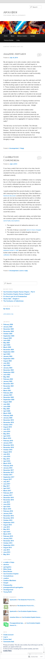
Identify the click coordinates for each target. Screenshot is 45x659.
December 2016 (8, 497)
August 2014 (7, 547)
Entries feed (7, 639)
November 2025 (8, 331)
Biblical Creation (22, 36)
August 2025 (7, 338)
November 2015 (8, 518)
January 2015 (7, 538)
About (12, 36)
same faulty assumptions (11, 221)
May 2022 (6, 377)
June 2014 (6, 552)
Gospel (5, 583)
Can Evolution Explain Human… (28, 611)
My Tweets (6, 309)
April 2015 (6, 532)
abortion (6, 564)
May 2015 (6, 529)
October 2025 (7, 334)
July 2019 (6, 429)
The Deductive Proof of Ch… (27, 600)
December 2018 (8, 445)
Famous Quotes (8, 40)
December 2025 (8, 329)
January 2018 (7, 468)
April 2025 (6, 345)
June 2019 (6, 431)
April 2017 (6, 488)
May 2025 (6, 343)
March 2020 (7, 413)
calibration (6, 255)
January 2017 (7, 495)
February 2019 (8, 441)
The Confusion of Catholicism (13, 301)
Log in (5, 637)
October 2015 (7, 520)
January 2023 (7, 368)
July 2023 (6, 363)
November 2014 (8, 541)
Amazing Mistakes (14, 54)
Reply (21, 148)
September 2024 (8, 352)
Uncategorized (13, 148)
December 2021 (8, 384)
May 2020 (6, 409)
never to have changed (33, 230)
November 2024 (8, 349)
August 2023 (7, 361)
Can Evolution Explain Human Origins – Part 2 (19, 292)
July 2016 (6, 502)
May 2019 (6, 434)
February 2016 (8, 511)
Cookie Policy (7, 651)
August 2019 (7, 427)
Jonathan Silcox (15, 617)
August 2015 (7, 525)
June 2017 (6, 484)
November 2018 (8, 447)
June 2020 (6, 406)
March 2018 (7, 463)
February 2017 (8, 493)
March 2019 (7, 438)
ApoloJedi (10, 12)
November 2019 (8, 422)
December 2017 (8, 470)
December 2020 (8, 397)
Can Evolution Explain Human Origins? (16, 294)
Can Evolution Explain (11, 574)
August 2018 (7, 452)
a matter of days (8, 562)
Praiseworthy (7, 585)
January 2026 (7, 327)
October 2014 (7, 543)
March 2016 (7, 509)
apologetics (7, 567)
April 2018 (6, 461)
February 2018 (8, 466)
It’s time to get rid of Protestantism (15, 296)
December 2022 (8, 370)
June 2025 (6, 340)
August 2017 (7, 479)
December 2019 (8, 420)
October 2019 (7, 425)
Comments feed (8, 641)
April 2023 (6, 365)
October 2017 (7, 475)
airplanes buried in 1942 (10, 250)
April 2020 (6, 411)
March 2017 (7, 491)
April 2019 (6, 436)
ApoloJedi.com (8, 314)
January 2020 (7, 418)
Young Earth (7, 592)
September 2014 (8, 545)
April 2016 (6, 506)
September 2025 (8, 336)
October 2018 (7, 450)
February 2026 (8, 324)
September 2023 (8, 359)
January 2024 (7, 356)
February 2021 (8, 393)
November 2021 (8, 386)
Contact (32, 36)
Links (18, 40)
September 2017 (8, 477)
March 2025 (7, 347)
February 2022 (8, 379)
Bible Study (7, 569)
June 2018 (6, 456)
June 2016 (6, 504)
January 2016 (7, 513)
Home (6, 36)
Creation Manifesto (9, 580)
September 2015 (8, 522)
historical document (9, 196)
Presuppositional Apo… (17, 623)
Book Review (7, 571)
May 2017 (6, 486)
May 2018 (6, 459)
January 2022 (7, 381)
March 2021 (7, 390)
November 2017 (8, 472)
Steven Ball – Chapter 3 (11, 299)
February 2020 (8, 415)
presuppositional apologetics (13, 587)
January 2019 (7, 443)
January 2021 (7, 395)
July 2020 (6, 404)
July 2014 (6, 550)
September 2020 (8, 399)
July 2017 (6, 481)
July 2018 (6, 454)
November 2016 (8, 500)
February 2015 (8, 536)
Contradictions (8, 576)
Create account (8, 635)
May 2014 (6, 554)
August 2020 (7, 402)
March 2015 (7, 534)
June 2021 (6, 388)
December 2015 (8, 516)
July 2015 (6, 527)
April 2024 (6, 354)
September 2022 (8, 372)
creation (6, 578)
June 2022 (6, 374)
